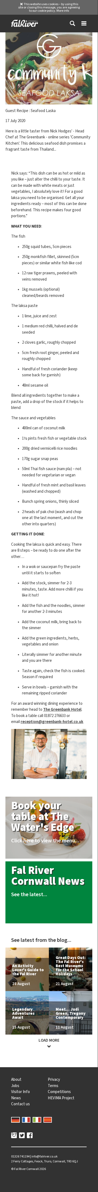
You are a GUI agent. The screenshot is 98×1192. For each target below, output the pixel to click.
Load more (49, 1040)
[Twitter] (22, 1136)
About (16, 1079)
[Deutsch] (15, 1119)
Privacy (54, 1079)
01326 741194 (20, 1156)
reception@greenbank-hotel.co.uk (52, 721)
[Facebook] (30, 1136)
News (16, 1098)
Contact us (20, 1104)
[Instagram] (14, 1136)
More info (62, 10)
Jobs (15, 1085)
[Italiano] (37, 1119)
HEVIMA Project (61, 1098)
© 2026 (28, 1169)
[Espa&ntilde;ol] (47, 1119)
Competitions (59, 1091)
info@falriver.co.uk (44, 1156)
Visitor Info (20, 1091)
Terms (53, 1085)
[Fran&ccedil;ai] (26, 1119)
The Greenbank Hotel (62, 709)
